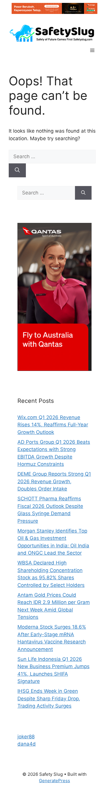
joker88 (26, 737)
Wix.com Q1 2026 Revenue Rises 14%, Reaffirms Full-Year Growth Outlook (52, 424)
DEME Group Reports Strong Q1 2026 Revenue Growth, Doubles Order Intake (54, 481)
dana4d (26, 744)
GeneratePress (54, 780)
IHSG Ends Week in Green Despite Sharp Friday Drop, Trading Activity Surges (48, 698)
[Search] (17, 170)
